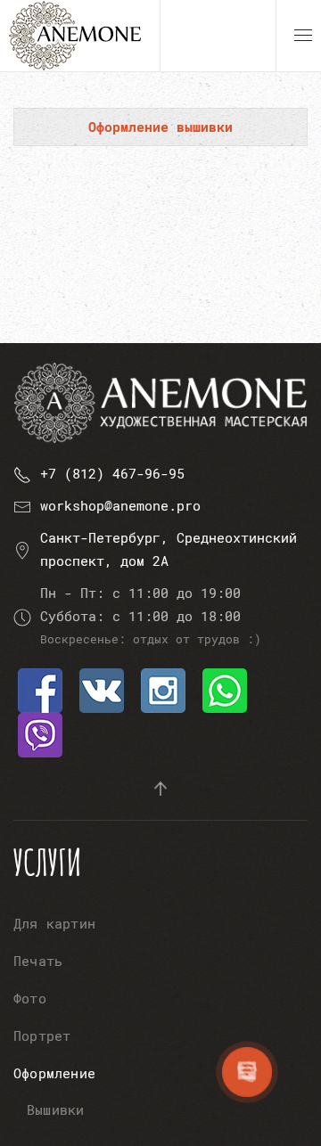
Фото (29, 998)
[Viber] (40, 733)
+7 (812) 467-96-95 (112, 473)
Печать (37, 961)
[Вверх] (160, 788)
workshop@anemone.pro (120, 505)
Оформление (54, 1073)
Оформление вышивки (160, 126)
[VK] (101, 689)
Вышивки (55, 1109)
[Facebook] (40, 689)
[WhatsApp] (224, 689)
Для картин (54, 923)
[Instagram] (163, 689)
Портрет (41, 1035)
